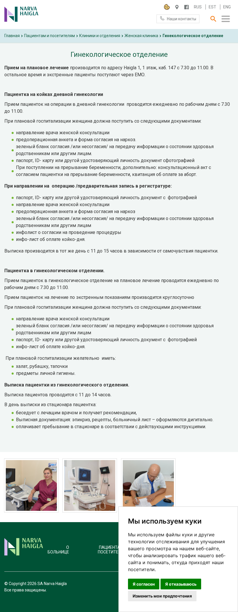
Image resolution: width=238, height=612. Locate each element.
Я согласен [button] (144, 584)
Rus (198, 7)
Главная (12, 35)
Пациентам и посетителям (49, 35)
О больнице (58, 549)
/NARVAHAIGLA (186, 7)
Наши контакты (181, 19)
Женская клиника (141, 35)
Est (212, 7)
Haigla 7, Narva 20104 (177, 7)
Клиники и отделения (99, 35)
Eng (227, 7)
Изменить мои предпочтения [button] (162, 595)
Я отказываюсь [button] (180, 584)
